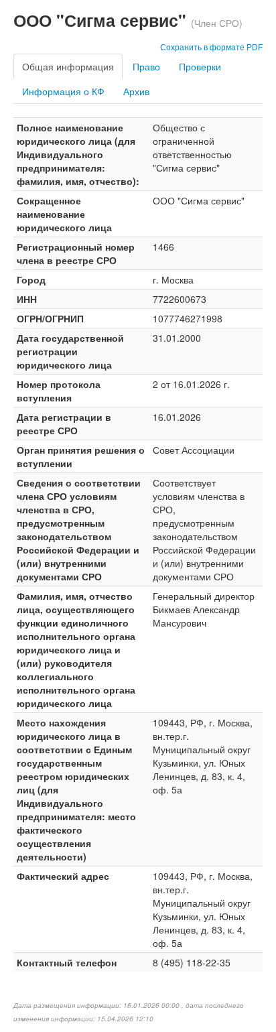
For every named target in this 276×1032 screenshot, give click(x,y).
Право (146, 66)
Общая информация (68, 66)
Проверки (200, 66)
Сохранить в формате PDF (211, 46)
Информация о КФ (63, 91)
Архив (136, 91)
